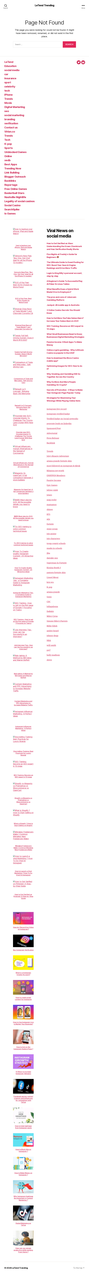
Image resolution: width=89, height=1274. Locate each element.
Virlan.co (9, 131)
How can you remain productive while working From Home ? (23, 1250)
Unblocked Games (15, 152)
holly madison (53, 655)
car (6, 74)
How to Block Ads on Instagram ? (23, 1150)
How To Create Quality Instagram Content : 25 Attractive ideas (23, 570)
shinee (50, 509)
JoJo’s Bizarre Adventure (58, 456)
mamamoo (52, 504)
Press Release (53, 438)
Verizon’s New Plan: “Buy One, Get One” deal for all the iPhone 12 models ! (23, 274)
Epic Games (52, 485)
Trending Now (12, 168)
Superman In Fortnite (57, 563)
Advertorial (52, 433)
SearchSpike (12, 209)
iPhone (8, 94)
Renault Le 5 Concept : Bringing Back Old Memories (23, 407)
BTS (48, 514)
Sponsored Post (54, 428)
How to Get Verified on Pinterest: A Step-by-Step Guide (23, 896)
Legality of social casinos (19, 201)
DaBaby (50, 611)
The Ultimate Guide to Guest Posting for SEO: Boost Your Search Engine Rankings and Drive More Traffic (65, 265)
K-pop (8, 143)
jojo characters (53, 538)
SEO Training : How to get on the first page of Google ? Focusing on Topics (23, 621)
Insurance (10, 78)
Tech (7, 139)
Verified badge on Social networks (62, 419)
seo (6, 111)
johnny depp (52, 635)
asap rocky (52, 500)
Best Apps (10, 164)
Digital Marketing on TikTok (23, 1224)
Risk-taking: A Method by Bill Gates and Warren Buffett (23, 676)
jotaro (49, 495)
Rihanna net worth (55, 471)
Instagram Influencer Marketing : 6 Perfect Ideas (23, 728)
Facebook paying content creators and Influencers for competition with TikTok (23, 1099)
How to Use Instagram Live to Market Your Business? (23, 1023)
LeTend (8, 62)
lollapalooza (52, 606)
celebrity (9, 86)
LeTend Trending (44, 5)
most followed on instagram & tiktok (63, 466)
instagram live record (57, 409)
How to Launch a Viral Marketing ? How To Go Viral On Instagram (23, 873)
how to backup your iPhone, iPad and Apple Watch (23, 247)
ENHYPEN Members (56, 475)
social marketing (14, 115)
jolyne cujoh (52, 490)
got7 (49, 650)
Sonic (49, 597)
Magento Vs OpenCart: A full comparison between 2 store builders (23, 491)
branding (9, 119)
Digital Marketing (14, 107)
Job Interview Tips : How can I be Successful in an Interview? (23, 647)
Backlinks (10, 180)
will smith (51, 645)
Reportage (10, 184)
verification (11, 123)
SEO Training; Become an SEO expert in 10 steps (23, 776)
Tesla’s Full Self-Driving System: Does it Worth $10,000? (23, 354)
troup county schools (56, 543)
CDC (48, 602)
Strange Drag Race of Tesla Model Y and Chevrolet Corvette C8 (23, 327)
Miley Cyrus (52, 616)
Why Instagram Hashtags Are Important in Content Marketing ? (23, 1198)
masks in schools (54, 548)
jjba (48, 553)
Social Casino (12, 205)
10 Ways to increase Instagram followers (23, 1073)
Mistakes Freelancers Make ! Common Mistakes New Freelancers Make (23, 848)
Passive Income (54, 480)
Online (8, 156)
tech (7, 90)
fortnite (50, 524)
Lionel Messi (52, 577)
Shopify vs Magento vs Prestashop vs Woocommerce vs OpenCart (23, 801)
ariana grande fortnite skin (59, 461)
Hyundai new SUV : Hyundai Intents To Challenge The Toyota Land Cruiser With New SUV (23, 436)
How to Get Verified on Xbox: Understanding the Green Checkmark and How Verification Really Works (64, 246)
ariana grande (53, 592)
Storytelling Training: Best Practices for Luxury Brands (23, 753)
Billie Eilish (52, 626)
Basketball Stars (14, 193)
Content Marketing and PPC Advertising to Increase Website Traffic (23, 703)
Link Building (11, 172)
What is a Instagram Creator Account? (23, 974)
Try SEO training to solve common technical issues (23, 544)
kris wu (50, 582)
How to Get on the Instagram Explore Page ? (23, 1048)
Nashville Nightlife (15, 197)
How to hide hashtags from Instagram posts (23, 1127)
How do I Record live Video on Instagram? (23, 928)
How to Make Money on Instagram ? (23, 1174)
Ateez (49, 660)
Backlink (51, 443)
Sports (8, 148)
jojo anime (51, 534)
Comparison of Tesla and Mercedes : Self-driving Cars (23, 381)
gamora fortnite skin (56, 572)
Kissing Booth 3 (54, 568)
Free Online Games (15, 189)
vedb (7, 160)
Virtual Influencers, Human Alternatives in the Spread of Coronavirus (23, 465)
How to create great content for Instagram (23, 998)
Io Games (10, 213)
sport (7, 82)
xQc (48, 519)
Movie (8, 102)
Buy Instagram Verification (23, 950)
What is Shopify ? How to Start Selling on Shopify (23, 824)
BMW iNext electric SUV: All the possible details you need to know (23, 518)
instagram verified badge (58, 414)
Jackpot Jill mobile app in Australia (63, 305)
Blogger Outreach (15, 176)
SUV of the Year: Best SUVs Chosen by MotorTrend (23, 300)
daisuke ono (52, 558)
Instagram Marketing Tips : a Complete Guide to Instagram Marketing (23, 595)
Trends (8, 98)
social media (11, 70)
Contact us (11, 127)
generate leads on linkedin (59, 423)
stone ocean (52, 529)
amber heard (53, 631)
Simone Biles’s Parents (57, 621)
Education (10, 66)
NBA (49, 640)
